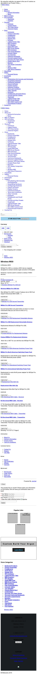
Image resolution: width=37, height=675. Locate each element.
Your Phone (4, 497)
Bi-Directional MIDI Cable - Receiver (12, 401)
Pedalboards (11, 35)
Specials (6, 465)
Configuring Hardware (14, 82)
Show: (2, 283)
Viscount (6, 22)
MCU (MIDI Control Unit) (15, 102)
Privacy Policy (8, 441)
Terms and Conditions (14, 89)
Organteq (10, 21)
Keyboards (11, 32)
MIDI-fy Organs (9, 16)
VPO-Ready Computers (15, 64)
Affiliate (6, 463)
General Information (13, 12)
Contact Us (7, 105)
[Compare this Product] (10, 380)
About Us (7, 11)
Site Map (7, 452)
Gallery (6, 72)
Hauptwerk (11, 19)
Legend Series (12, 25)
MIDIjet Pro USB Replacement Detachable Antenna (16, 322)
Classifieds (7, 71)
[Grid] (3, 278)
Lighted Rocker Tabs (14, 42)
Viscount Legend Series (15, 58)
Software (10, 40)
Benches (10, 63)
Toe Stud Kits (12, 55)
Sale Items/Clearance (14, 69)
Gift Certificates (9, 461)
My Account (7, 472)
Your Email (5, 496)
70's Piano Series (13, 27)
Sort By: (3, 281)
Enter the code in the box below (11, 499)
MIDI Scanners (12, 43)
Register (10, 235)
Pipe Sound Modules (14, 51)
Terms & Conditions (10, 442)
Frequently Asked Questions (18, 658)
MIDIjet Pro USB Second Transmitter (12, 305)
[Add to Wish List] (8, 380)
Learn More (19, 550)
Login (9, 237)
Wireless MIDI (12, 68)
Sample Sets (11, 38)
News (9, 14)
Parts (9, 66)
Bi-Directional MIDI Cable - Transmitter (13, 417)
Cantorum (10, 24)
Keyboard (10, 92)
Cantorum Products (13, 87)
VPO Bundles (12, 45)
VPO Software (8, 17)
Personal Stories (13, 74)
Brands (6, 460)
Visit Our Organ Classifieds (26, 513)
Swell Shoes (11, 37)
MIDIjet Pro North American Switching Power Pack (16, 352)
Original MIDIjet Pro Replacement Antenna (14, 337)
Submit (3, 503)
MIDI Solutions (12, 50)
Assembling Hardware (14, 81)
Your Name (5, 494)
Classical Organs (13, 29)
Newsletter (7, 476)
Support (6, 77)
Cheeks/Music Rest (14, 61)
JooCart (34, 481)
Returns (6, 451)
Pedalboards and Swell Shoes (17, 94)
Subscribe (18, 642)
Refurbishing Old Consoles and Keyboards (20, 79)
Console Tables (12, 53)
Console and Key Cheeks (15, 95)
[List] (1, 278)
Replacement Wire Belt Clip (9, 385)
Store (5, 30)
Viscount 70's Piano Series (16, 59)
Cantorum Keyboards (14, 56)
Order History (8, 473)
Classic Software (13, 84)
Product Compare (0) (7, 280)
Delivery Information (10, 439)
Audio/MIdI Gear (13, 47)
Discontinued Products (14, 103)
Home (6, 9)
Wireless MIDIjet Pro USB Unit (10, 288)
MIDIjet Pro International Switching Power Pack (15, 369)
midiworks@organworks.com (18, 636)
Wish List (7, 475)
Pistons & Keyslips (13, 34)
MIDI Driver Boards (13, 48)
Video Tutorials (12, 90)
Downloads (7, 76)
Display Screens (12, 85)
